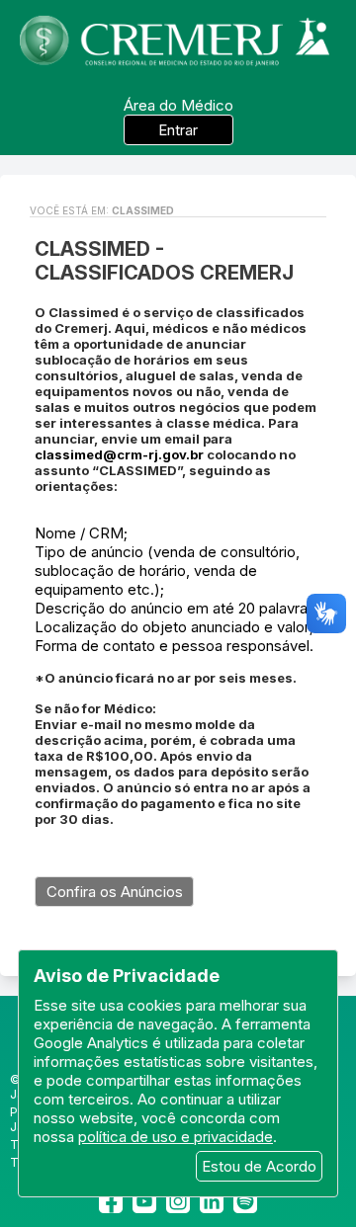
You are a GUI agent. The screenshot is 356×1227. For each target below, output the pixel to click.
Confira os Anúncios (114, 891)
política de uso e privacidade (175, 1136)
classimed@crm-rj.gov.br (119, 454)
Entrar (178, 130)
